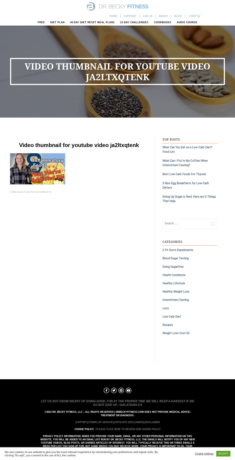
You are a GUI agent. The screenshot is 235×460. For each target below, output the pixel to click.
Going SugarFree (173, 266)
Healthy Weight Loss (175, 291)
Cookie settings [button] (204, 453)
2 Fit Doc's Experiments (177, 250)
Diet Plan (57, 22)
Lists (165, 308)
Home (113, 16)
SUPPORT (81, 422)
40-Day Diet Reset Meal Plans (92, 22)
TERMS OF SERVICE (101, 422)
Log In (147, 16)
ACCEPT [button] (223, 453)
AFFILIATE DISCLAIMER (129, 422)
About (163, 16)
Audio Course (187, 22)
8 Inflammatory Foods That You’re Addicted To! (31, 192)
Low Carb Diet (171, 316)
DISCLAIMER (152, 422)
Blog (178, 16)
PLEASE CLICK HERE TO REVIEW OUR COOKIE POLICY (128, 429)
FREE (41, 22)
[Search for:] (185, 223)
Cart (192, 16)
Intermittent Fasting (175, 300)
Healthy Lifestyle (173, 283)
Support (130, 16)
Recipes (167, 325)
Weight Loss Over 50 (175, 333)
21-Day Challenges (134, 22)
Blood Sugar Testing (175, 258)
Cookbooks (162, 22)
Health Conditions (173, 275)
